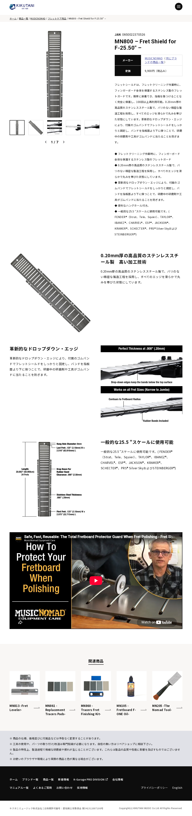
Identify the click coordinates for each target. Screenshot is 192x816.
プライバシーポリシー (154, 787)
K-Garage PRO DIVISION (89, 779)
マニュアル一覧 (19, 787)
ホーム (13, 18)
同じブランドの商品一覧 (161, 60)
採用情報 (82, 787)
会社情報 (117, 779)
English (177, 787)
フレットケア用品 (57, 18)
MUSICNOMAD (37, 18)
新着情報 (63, 779)
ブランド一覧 (30, 779)
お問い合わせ (64, 787)
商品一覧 (23, 18)
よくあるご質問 (42, 787)
